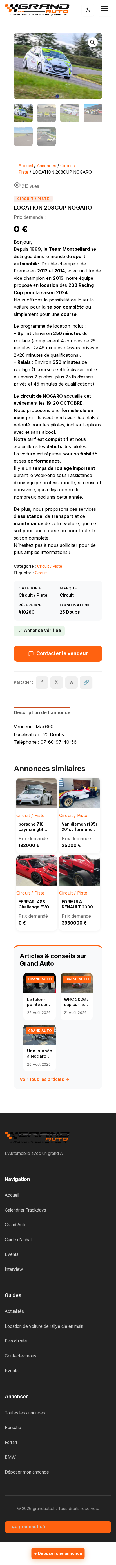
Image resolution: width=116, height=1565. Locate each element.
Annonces (46, 165)
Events (12, 1254)
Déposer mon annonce (27, 1472)
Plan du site (16, 1341)
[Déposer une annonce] (58, 1553)
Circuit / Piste (33, 199)
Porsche (13, 1427)
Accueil (26, 165)
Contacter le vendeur (62, 653)
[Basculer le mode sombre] (88, 10)
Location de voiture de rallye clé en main (44, 1326)
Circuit (41, 572)
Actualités (14, 1311)
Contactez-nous (20, 1356)
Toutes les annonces (25, 1413)
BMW (10, 1457)
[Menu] (105, 10)
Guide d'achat (18, 1239)
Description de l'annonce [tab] (42, 712)
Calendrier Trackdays (25, 1210)
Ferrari (11, 1442)
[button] (93, 42)
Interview (14, 1269)
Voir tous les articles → (45, 1079)
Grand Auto (15, 1224)
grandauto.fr (32, 1526)
